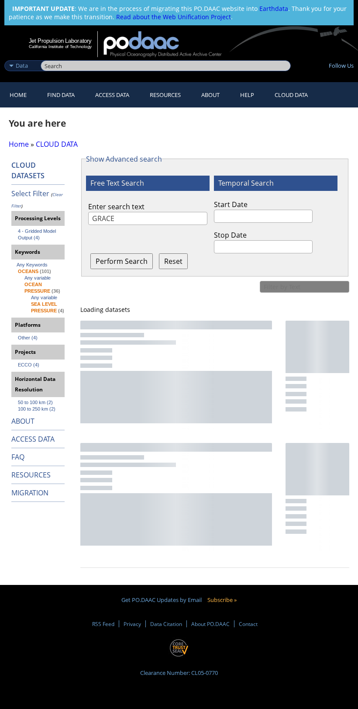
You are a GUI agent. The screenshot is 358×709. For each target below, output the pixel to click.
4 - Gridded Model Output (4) (37, 234)
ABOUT (22, 421)
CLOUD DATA (291, 95)
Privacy (132, 623)
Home (18, 95)
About (210, 95)
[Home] (168, 44)
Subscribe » (222, 600)
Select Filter (30, 193)
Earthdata (273, 8)
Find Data (61, 95)
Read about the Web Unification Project (173, 17)
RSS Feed (103, 623)
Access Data (112, 95)
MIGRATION (29, 493)
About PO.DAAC (210, 623)
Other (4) (28, 337)
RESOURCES (165, 95)
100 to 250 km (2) (36, 409)
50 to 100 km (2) (35, 402)
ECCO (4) (28, 364)
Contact (248, 623)
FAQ (17, 457)
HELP (247, 95)
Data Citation (166, 623)
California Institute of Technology (60, 46)
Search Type (21, 56)
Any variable (37, 277)
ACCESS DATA (33, 439)
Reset (173, 261)
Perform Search (122, 261)
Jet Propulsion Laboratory (60, 41)
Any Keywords (32, 264)
